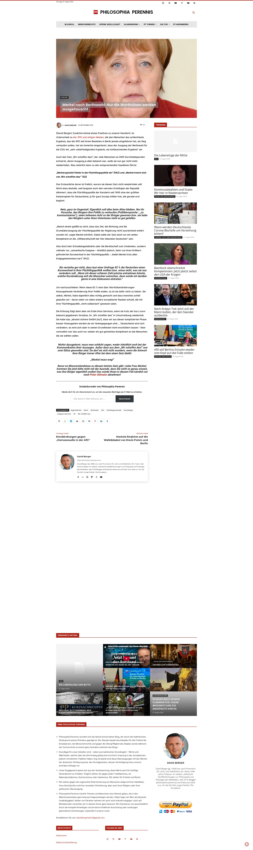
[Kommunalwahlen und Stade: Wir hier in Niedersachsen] (175, 175)
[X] (58, 421)
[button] (194, 13)
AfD (156, 159)
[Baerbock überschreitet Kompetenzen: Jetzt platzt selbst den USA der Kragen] (175, 254)
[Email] (83, 421)
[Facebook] (78, 476)
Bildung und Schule (163, 356)
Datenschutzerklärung (66, 842)
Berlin (86, 410)
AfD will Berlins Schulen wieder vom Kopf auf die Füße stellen (174, 351)
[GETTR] (83, 476)
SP (74, 414)
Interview (110, 659)
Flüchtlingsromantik (114, 410)
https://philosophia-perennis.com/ (89, 460)
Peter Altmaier (98, 374)
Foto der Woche (113, 704)
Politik (64, 97)
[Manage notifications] (247, 844)
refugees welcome (64, 414)
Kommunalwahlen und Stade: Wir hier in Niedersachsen (173, 191)
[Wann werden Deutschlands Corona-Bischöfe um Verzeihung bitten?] (175, 213)
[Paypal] (92, 476)
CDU (102, 410)
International (160, 278)
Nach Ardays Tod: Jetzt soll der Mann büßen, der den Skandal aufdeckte (174, 312)
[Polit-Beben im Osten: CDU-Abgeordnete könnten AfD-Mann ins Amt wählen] (126, 658)
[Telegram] (71, 421)
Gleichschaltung (160, 696)
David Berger (70, 125)
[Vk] (188, 3)
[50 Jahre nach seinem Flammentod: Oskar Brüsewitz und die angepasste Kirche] (173, 679)
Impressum (61, 835)
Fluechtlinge (128, 410)
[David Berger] (59, 125)
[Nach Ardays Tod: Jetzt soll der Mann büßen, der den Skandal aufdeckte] (175, 294)
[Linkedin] (101, 421)
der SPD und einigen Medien (88, 137)
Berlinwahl (94, 410)
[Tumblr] (107, 421)
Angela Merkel (76, 410)
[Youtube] (175, 3)
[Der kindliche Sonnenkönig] (173, 658)
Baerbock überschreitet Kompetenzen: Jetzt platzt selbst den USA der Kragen (175, 271)
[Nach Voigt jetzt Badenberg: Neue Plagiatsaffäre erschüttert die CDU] (79, 706)
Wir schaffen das (84, 414)
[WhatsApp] (64, 421)
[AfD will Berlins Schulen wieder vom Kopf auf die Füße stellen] (175, 335)
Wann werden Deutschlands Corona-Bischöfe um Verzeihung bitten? (175, 230)
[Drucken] (77, 421)
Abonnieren (124, 398)
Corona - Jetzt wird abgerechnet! (168, 237)
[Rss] (194, 3)
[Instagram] (163, 3)
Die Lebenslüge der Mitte (170, 155)
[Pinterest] (181, 3)
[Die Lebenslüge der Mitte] (175, 141)
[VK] (89, 421)
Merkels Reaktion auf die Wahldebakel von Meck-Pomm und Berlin (126, 440)
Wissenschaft (160, 319)
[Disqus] (102, 522)
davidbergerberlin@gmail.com (91, 817)
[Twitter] (169, 3)
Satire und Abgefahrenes (165, 196)
